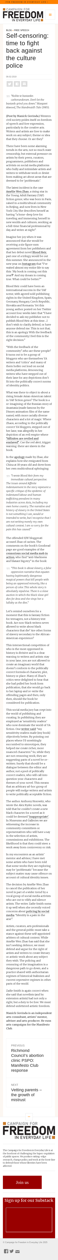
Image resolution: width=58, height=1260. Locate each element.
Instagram (29, 263)
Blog (9, 30)
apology (19, 457)
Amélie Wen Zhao (17, 191)
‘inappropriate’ (38, 816)
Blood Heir (39, 252)
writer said (28, 729)
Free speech (21, 30)
